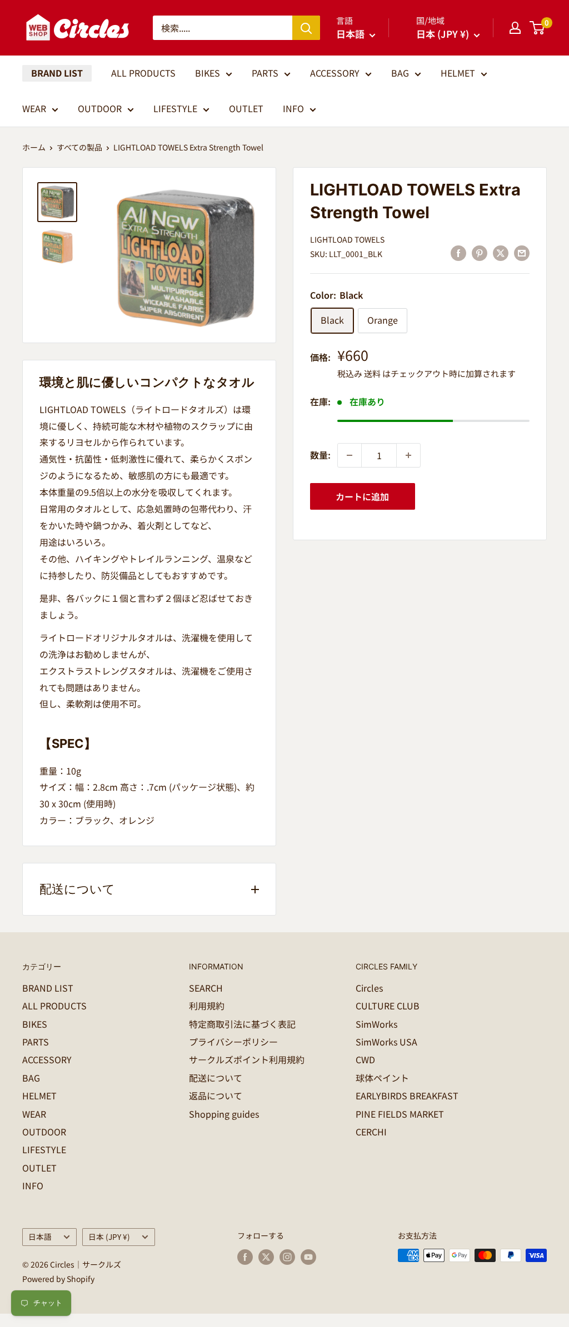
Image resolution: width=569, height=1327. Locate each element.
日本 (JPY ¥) (109, 1236)
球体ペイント (382, 1077)
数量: (320, 454)
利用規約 (206, 1005)
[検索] (306, 28)
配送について (215, 1077)
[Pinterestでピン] (479, 253)
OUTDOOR (100, 108)
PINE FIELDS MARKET (400, 1113)
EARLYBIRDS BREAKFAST (407, 1095)
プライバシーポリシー (233, 1041)
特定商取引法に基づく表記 (242, 1024)
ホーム (34, 147)
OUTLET (246, 108)
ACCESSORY (335, 72)
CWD (365, 1059)
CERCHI (371, 1131)
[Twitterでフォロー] (266, 1257)
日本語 (40, 1236)
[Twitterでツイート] (500, 253)
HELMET (458, 72)
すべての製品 (79, 147)
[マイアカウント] (515, 28)
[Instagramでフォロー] (287, 1257)
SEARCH (206, 987)
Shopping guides (224, 1113)
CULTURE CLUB (388, 1005)
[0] (538, 27)
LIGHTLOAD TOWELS (347, 239)
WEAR (34, 108)
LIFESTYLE (175, 108)
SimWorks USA (386, 1041)
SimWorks (376, 1024)
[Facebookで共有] (458, 253)
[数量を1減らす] (349, 455)
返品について (215, 1095)
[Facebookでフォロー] (245, 1257)
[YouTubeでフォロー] (308, 1257)
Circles (369, 987)
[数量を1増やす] (408, 455)
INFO (293, 108)
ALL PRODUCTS (143, 72)
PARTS (265, 72)
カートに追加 (362, 496)
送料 (372, 373)
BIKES (207, 72)
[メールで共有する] (522, 253)
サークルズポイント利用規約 (247, 1059)
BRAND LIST (57, 72)
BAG (400, 72)
